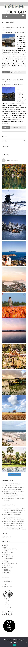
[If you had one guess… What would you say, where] (14, 382)
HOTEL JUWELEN (17, 72)
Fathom (5, 583)
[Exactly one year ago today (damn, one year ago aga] (14, 202)
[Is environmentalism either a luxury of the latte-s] (14, 459)
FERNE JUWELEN (8, 552)
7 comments (21, 32)
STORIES (6, 569)
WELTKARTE (12, 4)
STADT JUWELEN (8, 567)
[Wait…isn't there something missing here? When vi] (14, 407)
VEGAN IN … (7, 572)
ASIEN (5, 547)
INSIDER (6, 560)
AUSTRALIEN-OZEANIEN (10, 549)
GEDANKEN (7, 554)
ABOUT (6, 4)
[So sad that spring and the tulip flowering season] (14, 305)
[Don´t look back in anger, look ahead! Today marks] (14, 253)
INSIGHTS (6, 561)
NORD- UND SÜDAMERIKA (11, 563)
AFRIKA (6, 545)
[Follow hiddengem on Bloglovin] (8, 607)
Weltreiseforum (8, 586)
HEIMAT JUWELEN (9, 556)
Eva (15, 32)
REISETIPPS (7, 565)
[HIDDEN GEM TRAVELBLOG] (14, 13)
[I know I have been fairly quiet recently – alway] (14, 330)
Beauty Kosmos (8, 581)
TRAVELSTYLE (7, 571)
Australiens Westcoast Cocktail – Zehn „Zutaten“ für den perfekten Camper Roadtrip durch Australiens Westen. (14, 510)
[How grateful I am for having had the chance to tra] (14, 279)
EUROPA (6, 550)
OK (14, 644)
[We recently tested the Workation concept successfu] (14, 176)
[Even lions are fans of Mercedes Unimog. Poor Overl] (14, 356)
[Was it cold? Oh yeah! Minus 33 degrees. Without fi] (14, 227)
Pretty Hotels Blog (8, 584)
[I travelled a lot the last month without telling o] (14, 433)
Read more (6, 72)
